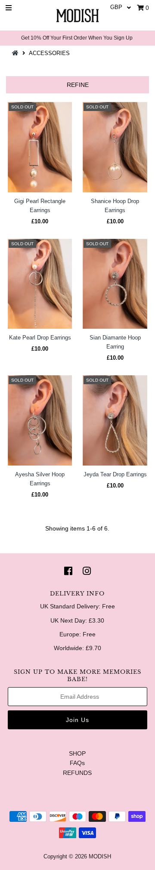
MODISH (100, 856)
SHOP (77, 753)
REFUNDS (77, 772)
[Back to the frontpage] (16, 53)
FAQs (77, 762)
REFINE (78, 84)
